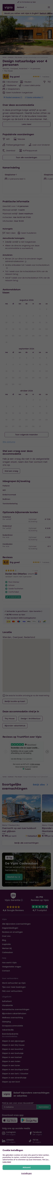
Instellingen (26, 1173)
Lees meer (7, 1162)
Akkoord (26, 1167)
